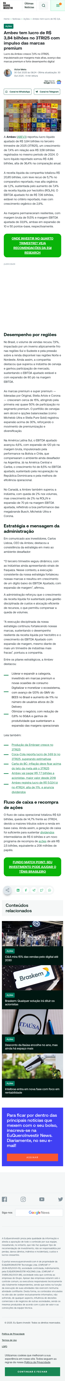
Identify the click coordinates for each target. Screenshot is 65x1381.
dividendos (47, 832)
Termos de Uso (9, 1340)
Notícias (16, 19)
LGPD (4, 1346)
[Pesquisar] (43, 5)
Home (7, 19)
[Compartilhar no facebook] (26, 890)
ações (42, 841)
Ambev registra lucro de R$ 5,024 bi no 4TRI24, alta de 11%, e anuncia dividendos (35, 787)
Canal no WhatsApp (20, 91)
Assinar (32, 1157)
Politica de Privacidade (37, 1362)
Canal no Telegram (49, 91)
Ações (26, 19)
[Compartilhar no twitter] (41, 890)
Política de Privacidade (13, 1334)
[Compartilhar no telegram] (34, 890)
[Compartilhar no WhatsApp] (49, 890)
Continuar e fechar (32, 1371)
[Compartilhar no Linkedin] (18, 890)
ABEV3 (21, 137)
